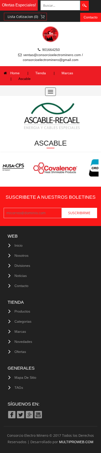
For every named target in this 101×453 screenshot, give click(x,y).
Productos (22, 311)
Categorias (22, 321)
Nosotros (21, 255)
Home (15, 73)
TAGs (18, 388)
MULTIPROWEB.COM (76, 442)
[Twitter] (20, 414)
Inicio (18, 245)
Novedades (23, 342)
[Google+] (29, 414)
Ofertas (20, 352)
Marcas (67, 73)
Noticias (20, 276)
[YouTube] (38, 414)
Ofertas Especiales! (19, 5)
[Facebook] (11, 414)
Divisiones (22, 266)
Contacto (91, 17)
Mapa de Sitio (25, 377)
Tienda (40, 73)
